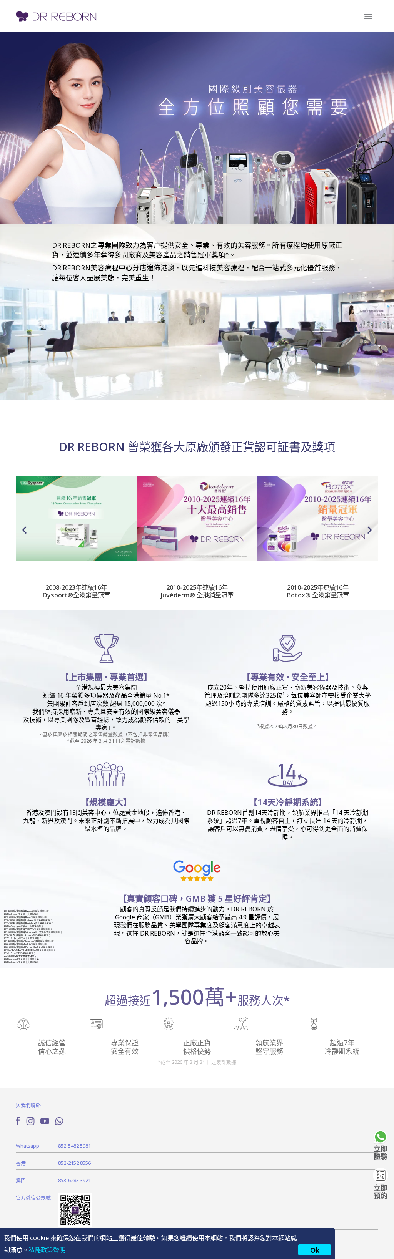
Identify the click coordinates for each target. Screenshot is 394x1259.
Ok (314, 1250)
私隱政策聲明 (46, 1249)
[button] (368, 16)
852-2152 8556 (74, 1162)
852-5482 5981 (74, 1145)
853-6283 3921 (74, 1180)
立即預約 (380, 1191)
